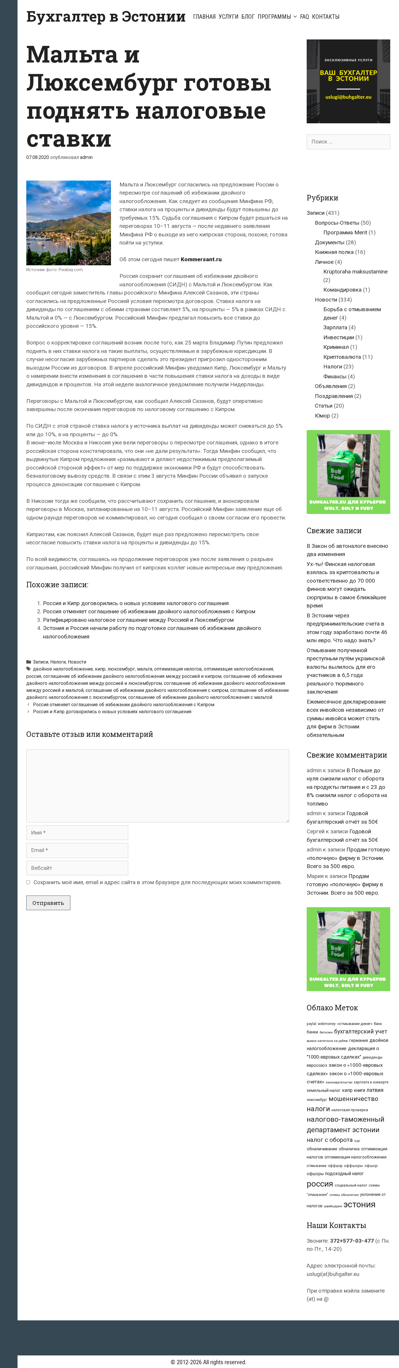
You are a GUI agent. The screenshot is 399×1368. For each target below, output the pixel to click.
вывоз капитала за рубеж (327, 1041)
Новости (77, 662)
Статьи (323, 405)
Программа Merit (345, 232)
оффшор (335, 1166)
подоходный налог (344, 1173)
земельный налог (324, 1090)
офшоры (315, 1173)
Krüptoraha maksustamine (355, 271)
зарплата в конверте (371, 1082)
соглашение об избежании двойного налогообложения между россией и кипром (132, 676)
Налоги (58, 662)
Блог (248, 16)
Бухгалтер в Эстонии (106, 16)
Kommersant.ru (201, 259)
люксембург (121, 669)
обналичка (349, 1149)
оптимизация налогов (178, 669)
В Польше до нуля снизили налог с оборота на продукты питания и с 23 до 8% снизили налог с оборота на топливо (347, 787)
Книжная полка (334, 252)
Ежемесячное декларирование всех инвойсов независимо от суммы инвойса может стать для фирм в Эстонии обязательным (346, 718)
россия (33, 676)
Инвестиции (338, 337)
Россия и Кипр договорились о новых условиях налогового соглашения (136, 603)
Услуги (229, 16)
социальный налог (351, 1185)
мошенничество (353, 1098)
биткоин (326, 1032)
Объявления (331, 386)
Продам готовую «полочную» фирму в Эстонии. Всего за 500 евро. (348, 858)
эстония (360, 1204)
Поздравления (334, 396)
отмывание (317, 1165)
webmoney (327, 1024)
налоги (318, 1109)
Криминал (336, 347)
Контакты (325, 16)
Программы (274, 16)
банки (312, 1032)
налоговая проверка (350, 1110)
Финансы (334, 376)
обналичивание (322, 1149)
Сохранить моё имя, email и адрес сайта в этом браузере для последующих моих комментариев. (158, 882)
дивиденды (372, 1057)
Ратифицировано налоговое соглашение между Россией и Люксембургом (138, 620)
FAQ (304, 16)
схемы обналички (344, 1195)
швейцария (333, 1206)
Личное (324, 262)
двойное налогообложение (63, 669)
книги (359, 1090)
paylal (311, 1024)
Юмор (322, 415)
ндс (357, 1141)
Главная (204, 16)
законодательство (339, 1082)
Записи (40, 662)
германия (358, 1040)
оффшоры (353, 1165)
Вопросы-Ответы (337, 222)
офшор (371, 1165)
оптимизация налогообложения (238, 669)
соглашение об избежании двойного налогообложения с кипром (157, 690)
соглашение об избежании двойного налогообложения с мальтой (200, 697)
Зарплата (335, 327)
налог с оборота (330, 1139)
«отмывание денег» (354, 1023)
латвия (375, 1090)
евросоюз (317, 1065)
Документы (329, 242)
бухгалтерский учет (360, 1031)
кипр (100, 669)
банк (378, 1023)
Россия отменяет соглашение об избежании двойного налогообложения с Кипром (149, 611)
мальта (144, 669)
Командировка (342, 289)
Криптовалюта (342, 357)
